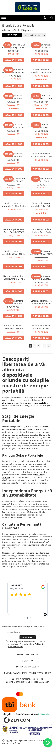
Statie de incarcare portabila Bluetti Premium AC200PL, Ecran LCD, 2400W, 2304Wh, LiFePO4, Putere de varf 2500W (13, 302)
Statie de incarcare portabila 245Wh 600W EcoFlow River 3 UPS (41, 252)
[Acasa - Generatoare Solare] (27, 7)
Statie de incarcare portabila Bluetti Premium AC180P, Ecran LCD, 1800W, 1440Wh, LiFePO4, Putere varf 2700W (14, 97)
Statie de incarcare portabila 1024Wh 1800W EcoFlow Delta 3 (41, 327)
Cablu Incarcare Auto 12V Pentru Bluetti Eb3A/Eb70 (41, 180)
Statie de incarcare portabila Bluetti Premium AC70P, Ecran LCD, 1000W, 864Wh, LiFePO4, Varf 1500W (41, 277)
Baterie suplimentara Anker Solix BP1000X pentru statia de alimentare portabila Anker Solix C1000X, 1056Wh (13, 230)
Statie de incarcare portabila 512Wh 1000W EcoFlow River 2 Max (14, 252)
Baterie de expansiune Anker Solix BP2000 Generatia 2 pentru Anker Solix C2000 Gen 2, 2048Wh (14, 180)
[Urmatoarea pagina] (49, 346)
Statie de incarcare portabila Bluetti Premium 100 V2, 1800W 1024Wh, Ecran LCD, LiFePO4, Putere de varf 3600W (14, 155)
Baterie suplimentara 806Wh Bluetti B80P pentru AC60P (41, 302)
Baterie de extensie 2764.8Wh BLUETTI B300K (13, 327)
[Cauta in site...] (51, 17)
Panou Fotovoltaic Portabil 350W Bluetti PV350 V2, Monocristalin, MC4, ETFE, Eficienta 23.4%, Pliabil (41, 71)
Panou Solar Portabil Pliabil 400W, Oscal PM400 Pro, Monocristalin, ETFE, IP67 (41, 46)
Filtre (13, 35)
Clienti (26, 660)
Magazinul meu (26, 654)
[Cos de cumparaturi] (45, 17)
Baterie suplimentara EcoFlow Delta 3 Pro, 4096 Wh (13, 277)
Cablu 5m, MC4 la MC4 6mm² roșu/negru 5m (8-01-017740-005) (14, 46)
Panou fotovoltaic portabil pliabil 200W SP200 (14, 126)
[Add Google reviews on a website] (45, 614)
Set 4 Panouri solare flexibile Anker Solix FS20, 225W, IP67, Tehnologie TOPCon (41, 230)
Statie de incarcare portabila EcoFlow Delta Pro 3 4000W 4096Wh (13, 204)
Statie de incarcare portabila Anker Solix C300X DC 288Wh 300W (41, 204)
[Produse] (4, 18)
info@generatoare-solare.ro (29, 678)
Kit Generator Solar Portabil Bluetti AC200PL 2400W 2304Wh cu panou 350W (41, 97)
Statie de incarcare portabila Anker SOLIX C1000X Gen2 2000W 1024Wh (41, 155)
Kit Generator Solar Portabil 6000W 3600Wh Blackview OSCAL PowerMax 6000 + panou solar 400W (14, 71)
